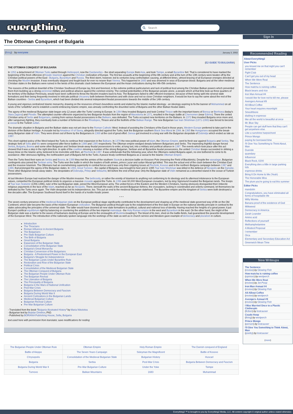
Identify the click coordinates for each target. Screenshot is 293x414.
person (249, 324)
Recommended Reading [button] (268, 53)
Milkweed (250, 206)
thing (8, 52)
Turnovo (33, 372)
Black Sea (159, 130)
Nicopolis (212, 168)
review (249, 270)
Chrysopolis (33, 357)
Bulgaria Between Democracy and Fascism (47, 290)
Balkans (106, 117)
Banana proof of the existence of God (265, 203)
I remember (251, 231)
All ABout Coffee (254, 105)
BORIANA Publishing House (39, 315)
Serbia (31, 99)
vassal (13, 123)
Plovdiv (32, 114)
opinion (250, 276)
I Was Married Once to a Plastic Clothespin (263, 307)
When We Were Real (256, 79)
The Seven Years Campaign (92, 352)
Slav (116, 159)
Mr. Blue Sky (251, 123)
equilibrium (33, 210)
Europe (131, 72)
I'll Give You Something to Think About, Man (267, 329)
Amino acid (251, 217)
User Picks (250, 62)
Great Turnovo (85, 168)
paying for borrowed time (258, 140)
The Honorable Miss (256, 178)
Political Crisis (31, 265)
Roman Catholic (103, 127)
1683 (143, 80)
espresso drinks (253, 170)
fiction (249, 311)
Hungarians (201, 130)
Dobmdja (203, 133)
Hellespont (73, 72)
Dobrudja (78, 170)
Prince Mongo (252, 136)
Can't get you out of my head (260, 76)
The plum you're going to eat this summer (267, 181)
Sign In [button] (268, 37)
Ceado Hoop (252, 314)
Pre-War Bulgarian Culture (38, 304)
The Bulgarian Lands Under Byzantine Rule (47, 260)
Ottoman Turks (42, 72)
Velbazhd (101, 170)
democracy (189, 216)
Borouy (206, 111)
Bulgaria (53, 77)
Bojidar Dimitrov (36, 312)
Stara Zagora (15, 114)
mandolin (250, 189)
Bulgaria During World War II (39, 293)
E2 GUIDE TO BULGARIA (220, 62)
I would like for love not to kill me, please (266, 97)
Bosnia (30, 146)
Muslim (26, 80)
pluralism (205, 216)
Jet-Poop (262, 282)
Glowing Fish (265, 270)
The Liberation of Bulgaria (38, 279)
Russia (80, 77)
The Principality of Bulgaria (38, 282)
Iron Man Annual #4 (255, 94)
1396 (118, 181)
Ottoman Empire (169, 141)
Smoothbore (251, 112)
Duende (249, 150)
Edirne (208, 114)
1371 (149, 114)
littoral (169, 130)
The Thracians (31, 226)
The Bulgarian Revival (36, 276)
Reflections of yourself (257, 221)
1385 (95, 143)
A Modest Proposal (255, 228)
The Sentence (252, 83)
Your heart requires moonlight (261, 108)
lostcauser (262, 311)
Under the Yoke (150, 367)
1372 (188, 117)
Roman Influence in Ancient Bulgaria (43, 229)
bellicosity (95, 178)
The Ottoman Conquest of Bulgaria (42, 271)
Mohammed (217, 104)
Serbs (30, 117)
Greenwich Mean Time (257, 242)
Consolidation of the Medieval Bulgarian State (49, 268)
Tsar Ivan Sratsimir (20, 184)
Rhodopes (94, 120)
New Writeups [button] (268, 260)
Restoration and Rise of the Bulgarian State (47, 262)
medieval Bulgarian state (59, 202)
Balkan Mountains (92, 372)
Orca (247, 235)
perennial (46, 91)
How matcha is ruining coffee (260, 87)
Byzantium (65, 77)
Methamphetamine (255, 224)
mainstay (115, 210)
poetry (249, 333)
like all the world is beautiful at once (264, 119)
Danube (229, 168)
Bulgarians (44, 117)
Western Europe (193, 127)
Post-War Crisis (32, 287)
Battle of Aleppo (33, 352)
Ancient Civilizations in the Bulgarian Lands (47, 296)
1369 (97, 133)
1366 (178, 130)
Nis (38, 143)
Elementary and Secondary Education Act (267, 239)
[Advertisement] (146, 10)
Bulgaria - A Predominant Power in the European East (53, 254)
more (267, 340)
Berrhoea (219, 111)
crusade (88, 181)
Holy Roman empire (138, 210)
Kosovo (164, 165)
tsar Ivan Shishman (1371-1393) (191, 120)
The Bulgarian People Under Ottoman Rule (47, 273)
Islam (152, 141)
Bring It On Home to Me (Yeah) (261, 174)
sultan (36, 123)
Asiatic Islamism (53, 75)
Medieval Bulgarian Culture (39, 299)
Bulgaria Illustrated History (52, 309)
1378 (118, 141)
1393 (73, 168)
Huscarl (209, 357)
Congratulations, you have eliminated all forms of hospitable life (267, 194)
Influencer (250, 157)
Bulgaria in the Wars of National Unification (47, 285)
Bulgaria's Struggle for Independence (44, 257)
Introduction (30, 223)
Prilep (88, 170)
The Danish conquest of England (209, 347)
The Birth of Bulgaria (35, 237)
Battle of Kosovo (209, 352)
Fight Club (250, 72)
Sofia (28, 143)
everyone (23, 52)
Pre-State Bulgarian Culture (39, 234)
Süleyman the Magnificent (151, 352)
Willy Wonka (251, 199)
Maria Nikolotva (79, 309)
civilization (84, 204)
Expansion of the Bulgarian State (41, 243)
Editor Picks (251, 185)
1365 (188, 130)
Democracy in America (257, 210)
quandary (250, 153)
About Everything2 (254, 58)
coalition (77, 149)
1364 (119, 111)
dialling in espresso (255, 115)
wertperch (264, 276)
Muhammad (209, 372)
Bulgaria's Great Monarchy (38, 248)
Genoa (131, 133)
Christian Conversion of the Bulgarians (45, 251)
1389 (72, 159)
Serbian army (45, 162)
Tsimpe (160, 72)
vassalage (215, 159)
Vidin (36, 133)
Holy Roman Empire (151, 347)
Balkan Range (144, 120)
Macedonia (137, 114)
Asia (142, 72)
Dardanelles (96, 72)
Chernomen (191, 114)
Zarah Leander (253, 213)
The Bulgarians (32, 232)
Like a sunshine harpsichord (260, 133)
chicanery (84, 96)
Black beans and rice (256, 90)
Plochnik (88, 152)
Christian (80, 75)
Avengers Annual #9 (256, 101)
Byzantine (179, 72)
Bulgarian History (150, 357)
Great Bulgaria (32, 240)
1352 (13, 72)
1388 (84, 143)
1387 (11, 136)
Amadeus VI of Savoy (71, 130)
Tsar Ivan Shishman (165, 168)
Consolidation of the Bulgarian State (43, 246)
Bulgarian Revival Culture (38, 301)
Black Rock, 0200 (254, 160)
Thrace (169, 111)
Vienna (116, 80)
